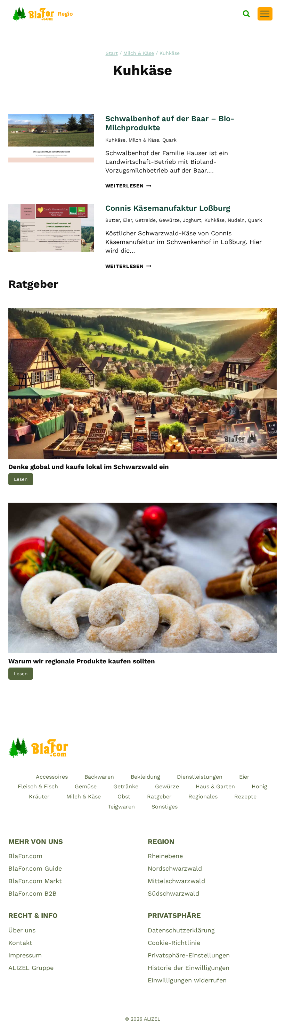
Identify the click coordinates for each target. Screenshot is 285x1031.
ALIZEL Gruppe (31, 967)
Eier (127, 220)
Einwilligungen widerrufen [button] (187, 980)
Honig (259, 786)
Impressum (25, 955)
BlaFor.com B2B (32, 893)
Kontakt (20, 942)
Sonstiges (165, 806)
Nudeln (236, 220)
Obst (123, 796)
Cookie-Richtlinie (174, 942)
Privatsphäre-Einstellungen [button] (189, 955)
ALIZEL (152, 1019)
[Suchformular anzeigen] (246, 14)
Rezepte (245, 796)
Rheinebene (165, 856)
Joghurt (192, 220)
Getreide (145, 220)
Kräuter (39, 796)
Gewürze (169, 220)
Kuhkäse (115, 140)
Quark (169, 140)
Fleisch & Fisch (38, 786)
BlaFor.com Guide (35, 868)
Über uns (21, 930)
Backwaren (99, 776)
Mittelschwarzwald (176, 881)
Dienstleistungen (199, 776)
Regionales (203, 796)
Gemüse (86, 786)
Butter (112, 220)
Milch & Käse (144, 140)
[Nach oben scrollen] (268, 1018)
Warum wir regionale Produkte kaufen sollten (81, 661)
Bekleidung (145, 776)
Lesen (23, 480)
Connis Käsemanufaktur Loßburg (167, 208)
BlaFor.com (25, 856)
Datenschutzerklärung (181, 930)
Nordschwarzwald (175, 868)
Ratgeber (159, 796)
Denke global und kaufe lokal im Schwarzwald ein (88, 467)
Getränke (125, 786)
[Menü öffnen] (265, 13)
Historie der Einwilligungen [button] (188, 967)
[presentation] (51, 138)
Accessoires (52, 776)
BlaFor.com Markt (35, 881)
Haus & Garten (215, 786)
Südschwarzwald (173, 893)
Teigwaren (121, 806)
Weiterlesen (128, 185)
